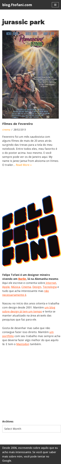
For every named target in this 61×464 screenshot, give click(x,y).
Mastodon (22, 344)
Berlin (22, 279)
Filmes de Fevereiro (17, 124)
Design (36, 287)
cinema (6, 129)
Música (15, 287)
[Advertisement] (30, 382)
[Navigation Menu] (55, 4)
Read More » (24, 165)
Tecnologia (50, 287)
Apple (6, 287)
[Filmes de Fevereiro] (30, 74)
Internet (50, 283)
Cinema (26, 287)
